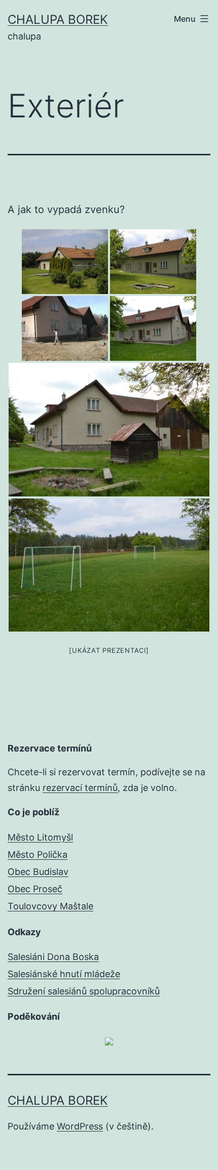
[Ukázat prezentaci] (109, 650)
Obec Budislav (38, 871)
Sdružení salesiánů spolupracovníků (84, 991)
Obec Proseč (35, 889)
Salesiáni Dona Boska (53, 956)
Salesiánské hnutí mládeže (64, 974)
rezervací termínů (80, 787)
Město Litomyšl (40, 837)
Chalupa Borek (58, 19)
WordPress (80, 1126)
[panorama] (65, 328)
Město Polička (37, 854)
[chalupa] (65, 261)
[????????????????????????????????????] (109, 429)
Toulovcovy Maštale (50, 906)
